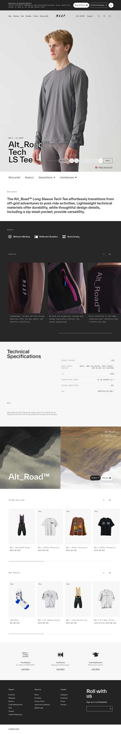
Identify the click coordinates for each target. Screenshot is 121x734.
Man (10, 16)
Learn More (25, 669)
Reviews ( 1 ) (29, 177)
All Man (94, 478)
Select (108, 161)
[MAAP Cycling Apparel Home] (60, 16)
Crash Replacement (67, 177)
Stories (35, 16)
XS (72, 161)
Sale (22, 16)
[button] (22, 714)
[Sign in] (104, 16)
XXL (95, 161)
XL (91, 161)
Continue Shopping (97, 5)
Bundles (28, 16)
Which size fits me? (105, 167)
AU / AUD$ (80, 16)
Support (90, 16)
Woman (16, 16)
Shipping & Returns (45, 177)
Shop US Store (80, 5)
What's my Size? (14, 177)
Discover (105, 478)
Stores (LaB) (44, 16)
